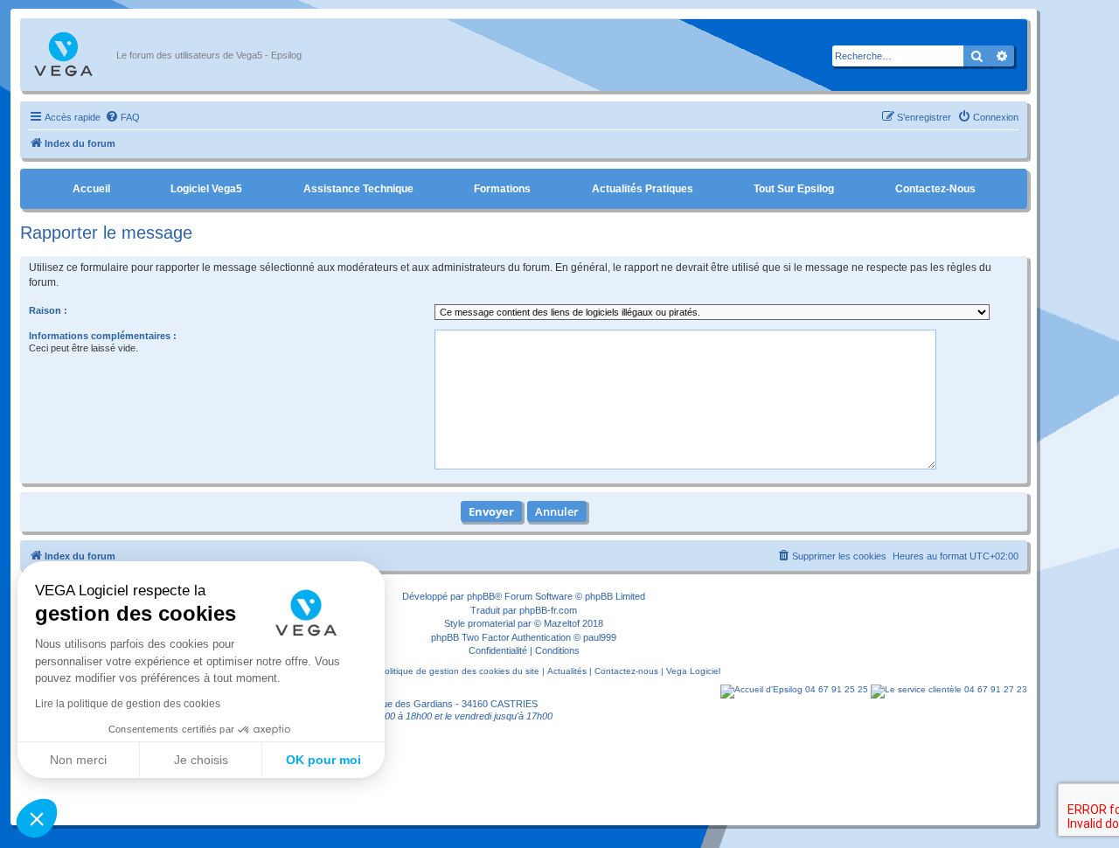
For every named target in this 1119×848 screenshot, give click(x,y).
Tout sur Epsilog (794, 189)
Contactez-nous (935, 189)
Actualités (567, 671)
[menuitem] (122, 117)
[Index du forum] (72, 55)
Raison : (48, 310)
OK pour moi (323, 760)
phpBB (481, 596)
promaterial (491, 623)
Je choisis (201, 760)
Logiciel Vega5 (206, 189)
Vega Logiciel (693, 671)
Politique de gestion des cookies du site (459, 671)
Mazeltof (562, 623)
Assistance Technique (358, 189)
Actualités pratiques (642, 189)
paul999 (599, 637)
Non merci (78, 760)
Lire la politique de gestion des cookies (127, 704)
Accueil (91, 189)
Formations (502, 189)
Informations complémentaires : (103, 335)
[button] (37, 818)
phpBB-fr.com (548, 610)
